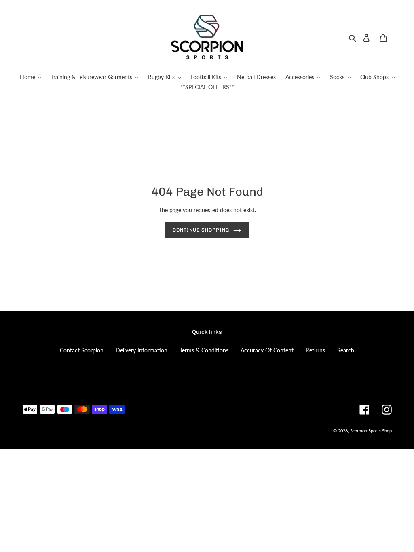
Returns (315, 350)
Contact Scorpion (82, 350)
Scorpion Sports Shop (371, 430)
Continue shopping (201, 230)
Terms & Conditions (204, 350)
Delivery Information (141, 350)
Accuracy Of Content (267, 350)
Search (345, 350)
